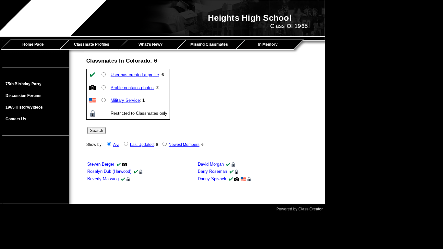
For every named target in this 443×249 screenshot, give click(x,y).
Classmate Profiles (91, 44)
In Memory (268, 44)
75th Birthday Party (24, 84)
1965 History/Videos (24, 107)
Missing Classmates (209, 44)
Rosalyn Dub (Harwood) (109, 171)
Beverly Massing (103, 178)
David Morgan (211, 164)
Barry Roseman (212, 171)
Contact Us (16, 119)
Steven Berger (100, 164)
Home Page (33, 44)
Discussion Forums (24, 95)
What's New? (150, 44)
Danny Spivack (212, 178)
